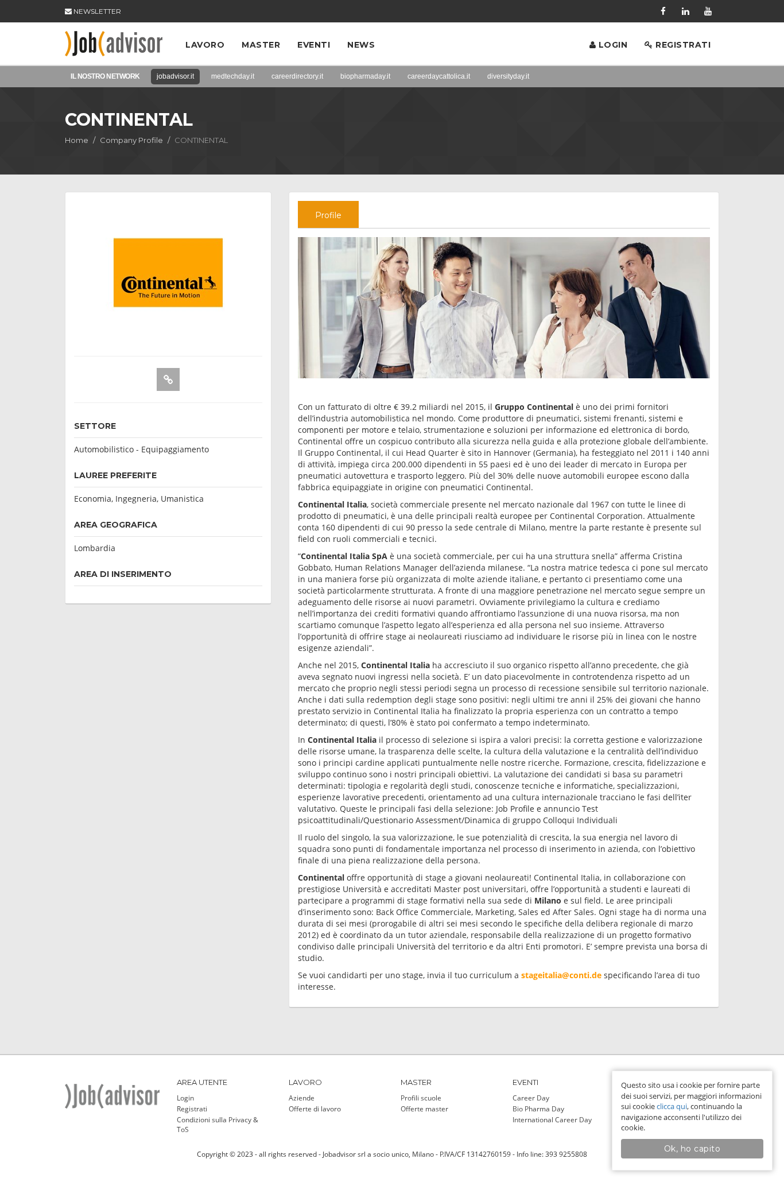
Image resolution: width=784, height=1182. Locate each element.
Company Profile (131, 140)
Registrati (682, 45)
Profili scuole (421, 1098)
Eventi (313, 45)
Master (261, 45)
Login (611, 45)
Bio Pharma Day (538, 1109)
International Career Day (552, 1120)
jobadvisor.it (175, 76)
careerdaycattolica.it (438, 76)
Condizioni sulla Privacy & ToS (217, 1124)
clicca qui (672, 1106)
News (361, 45)
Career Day (531, 1098)
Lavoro (204, 45)
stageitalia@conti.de (561, 975)
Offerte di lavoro (315, 1109)
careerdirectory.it (297, 76)
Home (76, 140)
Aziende (302, 1098)
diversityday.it (508, 76)
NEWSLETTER (96, 11)
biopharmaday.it (365, 76)
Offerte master (424, 1109)
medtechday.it (232, 76)
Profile (328, 215)
